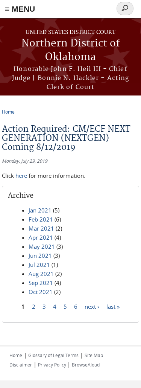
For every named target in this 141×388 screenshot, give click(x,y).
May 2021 (42, 246)
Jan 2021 (40, 210)
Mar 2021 (41, 228)
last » (113, 306)
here (21, 175)
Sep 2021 (41, 282)
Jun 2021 (40, 255)
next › (92, 306)
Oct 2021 (41, 292)
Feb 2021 (41, 219)
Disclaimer (20, 365)
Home (8, 112)
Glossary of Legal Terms (53, 355)
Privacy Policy (52, 365)
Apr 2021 (41, 237)
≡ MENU (20, 9)
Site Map (94, 355)
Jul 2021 (39, 264)
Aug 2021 (41, 273)
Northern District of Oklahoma (70, 50)
